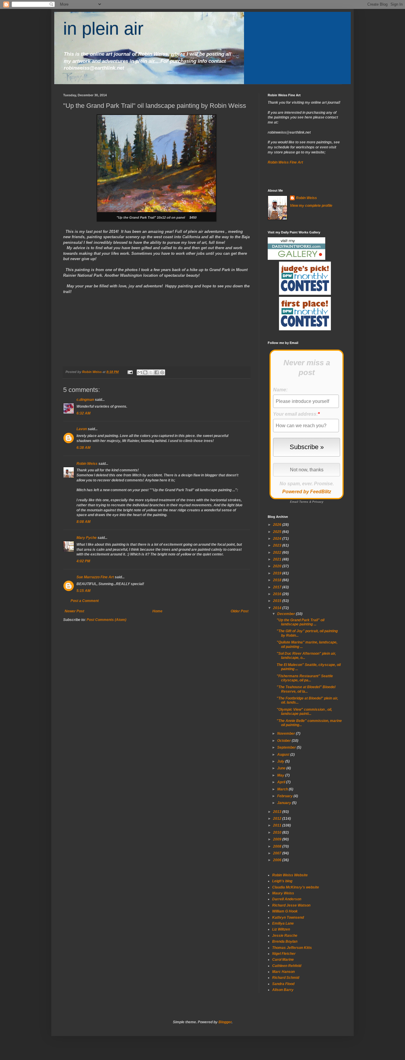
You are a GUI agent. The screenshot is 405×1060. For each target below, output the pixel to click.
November (286, 733)
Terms (303, 501)
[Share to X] (151, 372)
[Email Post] (130, 372)
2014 (277, 608)
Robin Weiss (87, 464)
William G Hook (285, 911)
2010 (277, 832)
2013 (277, 812)
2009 (277, 839)
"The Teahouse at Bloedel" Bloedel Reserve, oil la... (306, 689)
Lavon (81, 429)
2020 (277, 566)
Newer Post (74, 611)
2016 (277, 594)
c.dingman (85, 400)
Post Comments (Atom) (106, 620)
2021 (277, 559)
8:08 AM (83, 522)
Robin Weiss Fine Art (285, 162)
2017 (277, 587)
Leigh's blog (282, 881)
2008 (277, 846)
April (281, 782)
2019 (277, 573)
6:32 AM (83, 413)
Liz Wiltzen (281, 929)
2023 (277, 545)
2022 (277, 552)
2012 (277, 818)
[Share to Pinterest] (162, 372)
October (284, 741)
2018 (277, 580)
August (283, 754)
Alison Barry (283, 990)
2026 (277, 525)
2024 (277, 539)
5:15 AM (83, 591)
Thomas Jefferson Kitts (292, 948)
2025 (277, 532)
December (286, 614)
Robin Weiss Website (290, 875)
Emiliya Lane (283, 923)
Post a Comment (85, 601)
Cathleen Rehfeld (286, 966)
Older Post (239, 611)
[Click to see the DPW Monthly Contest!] (305, 294)
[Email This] (140, 372)
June (281, 768)
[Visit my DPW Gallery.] (296, 259)
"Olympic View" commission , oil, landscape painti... (304, 711)
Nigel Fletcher (284, 954)
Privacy (317, 501)
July (281, 761)
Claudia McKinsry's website (295, 887)
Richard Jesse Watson (291, 905)
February (285, 796)
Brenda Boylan (284, 941)
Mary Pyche (86, 538)
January (284, 803)
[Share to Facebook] (157, 372)
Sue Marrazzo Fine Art (95, 577)
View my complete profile (311, 206)
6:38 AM (83, 448)
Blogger (225, 1022)
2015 (277, 601)
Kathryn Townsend (288, 917)
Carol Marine (283, 959)
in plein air (103, 29)
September (287, 747)
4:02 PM (83, 561)
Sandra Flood (283, 984)
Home (157, 611)
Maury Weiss (283, 893)
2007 (277, 853)
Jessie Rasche (284, 935)
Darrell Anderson (286, 899)
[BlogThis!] (145, 372)
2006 (277, 860)
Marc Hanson (283, 972)
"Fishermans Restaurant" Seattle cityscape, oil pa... (305, 678)
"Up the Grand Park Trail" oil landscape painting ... (300, 622)
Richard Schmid (285, 978)
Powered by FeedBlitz (306, 491)
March (283, 789)
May (281, 775)
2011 (277, 825)
